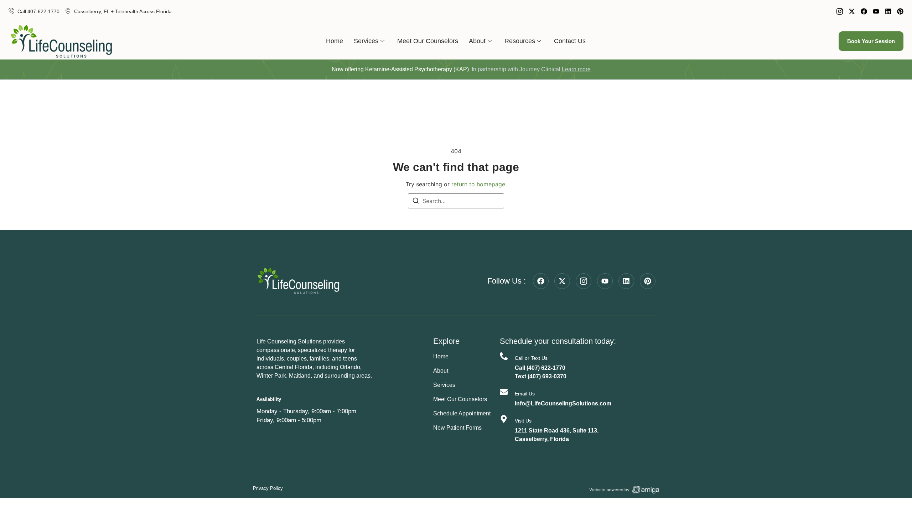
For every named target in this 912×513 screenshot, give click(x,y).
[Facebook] (864, 11)
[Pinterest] (900, 11)
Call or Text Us (531, 358)
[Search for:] (456, 200)
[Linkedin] (888, 11)
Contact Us (570, 41)
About (477, 41)
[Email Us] (504, 392)
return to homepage (478, 184)
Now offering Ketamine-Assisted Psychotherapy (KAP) (400, 69)
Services (366, 41)
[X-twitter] (852, 11)
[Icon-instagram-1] (839, 11)
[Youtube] (876, 11)
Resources (519, 41)
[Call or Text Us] (504, 356)
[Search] (415, 201)
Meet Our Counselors (427, 41)
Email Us (525, 394)
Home (334, 41)
